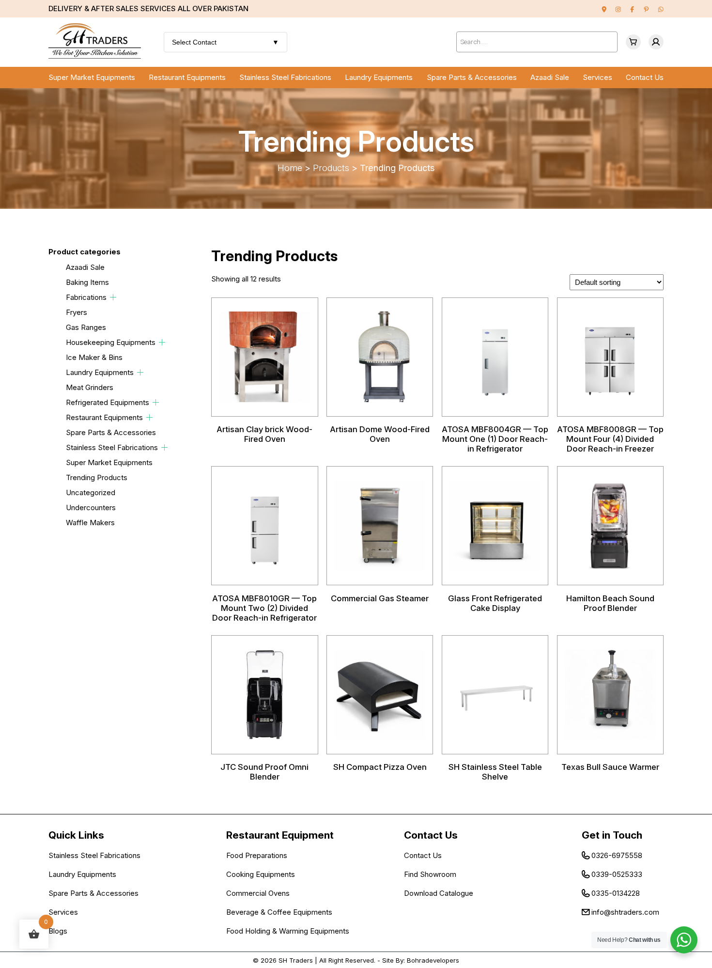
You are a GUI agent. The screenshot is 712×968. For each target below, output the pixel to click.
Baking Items (87, 282)
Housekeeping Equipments (110, 342)
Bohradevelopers (433, 960)
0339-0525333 (616, 874)
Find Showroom (430, 874)
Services (597, 77)
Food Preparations (256, 855)
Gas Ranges (86, 327)
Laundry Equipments (379, 77)
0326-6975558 (616, 855)
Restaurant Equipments (187, 77)
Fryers (76, 312)
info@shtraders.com (625, 912)
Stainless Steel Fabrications (285, 77)
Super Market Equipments (91, 77)
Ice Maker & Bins (94, 357)
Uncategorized (90, 492)
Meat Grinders (89, 387)
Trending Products (96, 477)
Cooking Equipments (260, 874)
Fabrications (86, 297)
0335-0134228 (615, 893)
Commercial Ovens (258, 893)
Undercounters (91, 507)
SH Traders (296, 960)
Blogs (57, 931)
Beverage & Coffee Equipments (279, 912)
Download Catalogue (438, 893)
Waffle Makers (90, 522)
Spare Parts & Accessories (472, 77)
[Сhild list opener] (113, 297)
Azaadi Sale (549, 77)
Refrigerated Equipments (107, 402)
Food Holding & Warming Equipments (287, 931)
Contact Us (645, 77)
